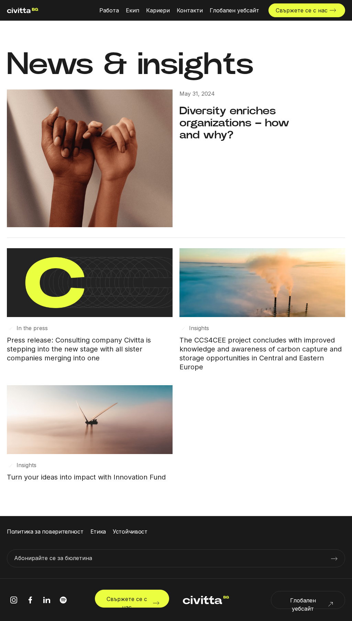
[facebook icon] (30, 600)
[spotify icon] (63, 600)
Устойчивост (130, 531)
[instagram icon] (14, 600)
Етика (98, 531)
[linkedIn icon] (47, 600)
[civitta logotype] (22, 10)
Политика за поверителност (45, 531)
